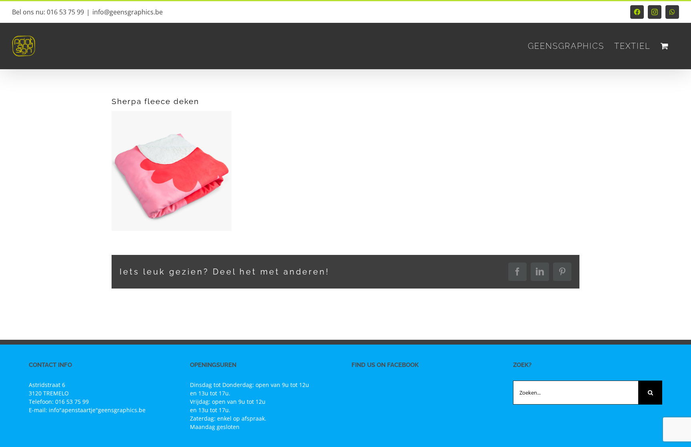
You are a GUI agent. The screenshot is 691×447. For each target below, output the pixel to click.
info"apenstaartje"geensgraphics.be (97, 410)
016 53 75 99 (72, 401)
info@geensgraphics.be (127, 12)
